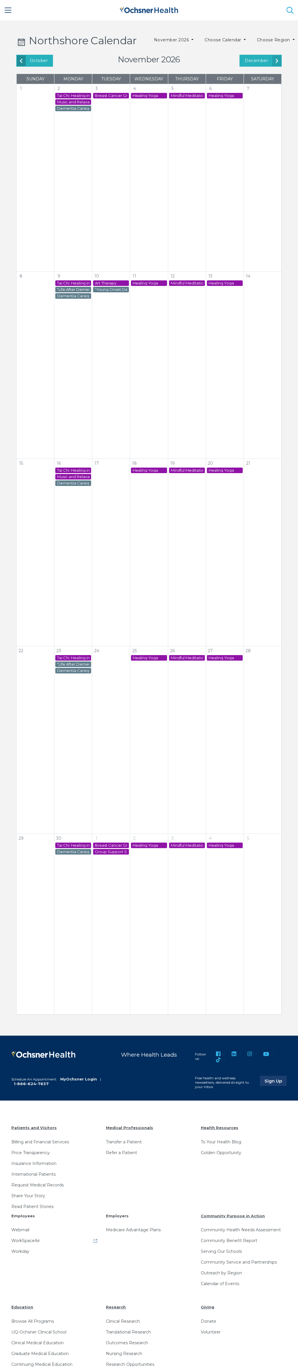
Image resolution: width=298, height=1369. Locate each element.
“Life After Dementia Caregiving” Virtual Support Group (73, 289)
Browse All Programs (32, 1321)
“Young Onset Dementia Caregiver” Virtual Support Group (111, 289)
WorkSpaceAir (25, 1240)
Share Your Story (28, 1195)
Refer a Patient (121, 1152)
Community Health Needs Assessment (241, 1229)
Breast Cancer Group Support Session (111, 96)
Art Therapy (105, 283)
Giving (207, 1307)
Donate (208, 1321)
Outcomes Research (127, 1342)
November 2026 (172, 40)
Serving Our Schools (221, 1251)
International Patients (33, 1174)
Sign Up (276, 1081)
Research (116, 1307)
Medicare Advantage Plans (133, 1229)
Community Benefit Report (229, 1240)
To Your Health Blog (221, 1142)
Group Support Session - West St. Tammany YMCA (111, 852)
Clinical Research (123, 1321)
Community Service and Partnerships (239, 1262)
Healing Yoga (145, 96)
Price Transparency (30, 1152)
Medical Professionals (129, 1127)
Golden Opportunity (221, 1152)
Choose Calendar (223, 40)
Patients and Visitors (34, 1127)
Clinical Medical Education (37, 1342)
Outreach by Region (221, 1273)
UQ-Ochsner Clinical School (38, 1332)
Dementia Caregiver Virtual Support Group (73, 108)
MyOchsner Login (78, 1079)
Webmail (20, 1229)
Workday (20, 1251)
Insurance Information (33, 1163)
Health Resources (219, 1127)
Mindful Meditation (187, 96)
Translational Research (128, 1332)
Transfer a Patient (124, 1142)
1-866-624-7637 (31, 1083)
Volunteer (211, 1332)
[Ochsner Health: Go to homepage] (149, 9)
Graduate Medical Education (40, 1353)
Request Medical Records (37, 1185)
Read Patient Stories (32, 1206)
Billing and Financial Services (40, 1142)
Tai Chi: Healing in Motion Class (73, 96)
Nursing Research (124, 1353)
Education (22, 1307)
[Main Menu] (8, 10)
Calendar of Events (220, 1283)
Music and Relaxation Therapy (73, 102)
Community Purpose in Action (233, 1216)
